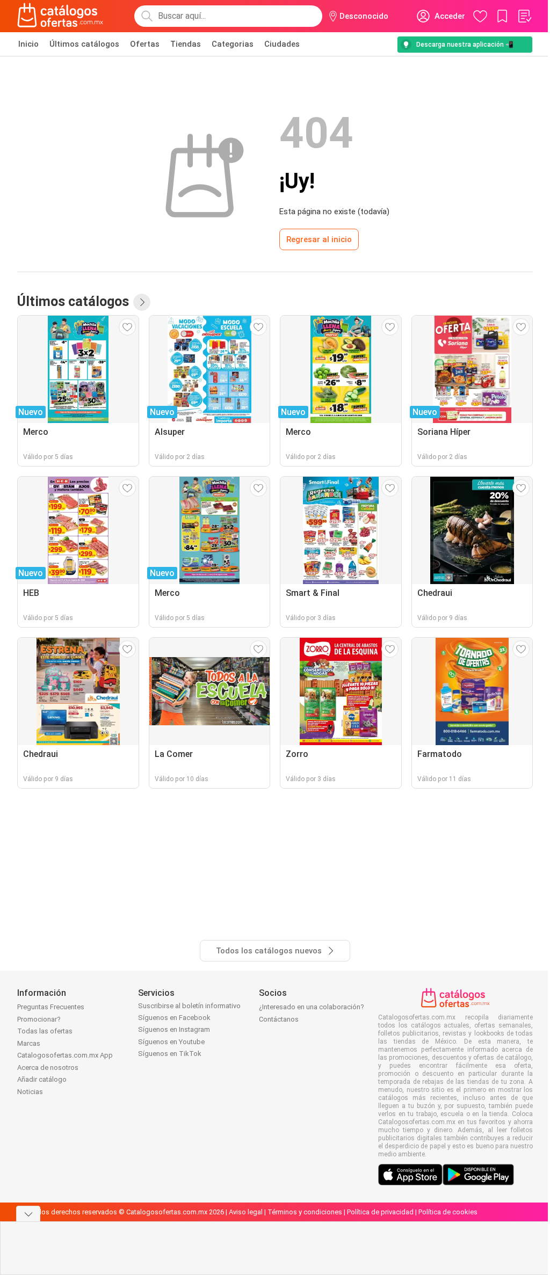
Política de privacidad (380, 1212)
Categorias (233, 44)
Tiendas (185, 44)
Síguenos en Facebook (174, 1018)
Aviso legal (246, 1212)
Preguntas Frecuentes (50, 1007)
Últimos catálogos (84, 44)
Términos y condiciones (304, 1212)
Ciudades (282, 44)
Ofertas (145, 44)
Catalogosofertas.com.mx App (65, 1055)
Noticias (30, 1092)
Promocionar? (39, 1019)
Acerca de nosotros (47, 1067)
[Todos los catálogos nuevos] (141, 302)
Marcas (28, 1043)
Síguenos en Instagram (174, 1029)
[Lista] (524, 16)
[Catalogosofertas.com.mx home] (60, 16)
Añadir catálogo (42, 1079)
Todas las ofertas (45, 1031)
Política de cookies (447, 1212)
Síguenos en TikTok (169, 1054)
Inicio (28, 44)
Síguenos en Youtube (171, 1042)
